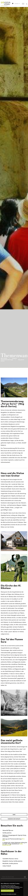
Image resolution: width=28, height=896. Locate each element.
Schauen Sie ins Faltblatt (14, 819)
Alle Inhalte (4, 358)
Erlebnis (14, 358)
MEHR (14, 814)
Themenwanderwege (7, 359)
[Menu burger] (23, 4)
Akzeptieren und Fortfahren (7, 890)
